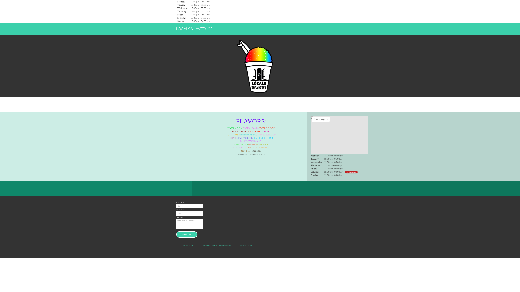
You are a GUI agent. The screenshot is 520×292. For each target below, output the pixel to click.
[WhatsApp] (263, 188)
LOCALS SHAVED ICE (194, 28)
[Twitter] (241, 188)
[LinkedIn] (246, 188)
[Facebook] (235, 188)
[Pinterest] (252, 188)
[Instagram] (257, 188)
